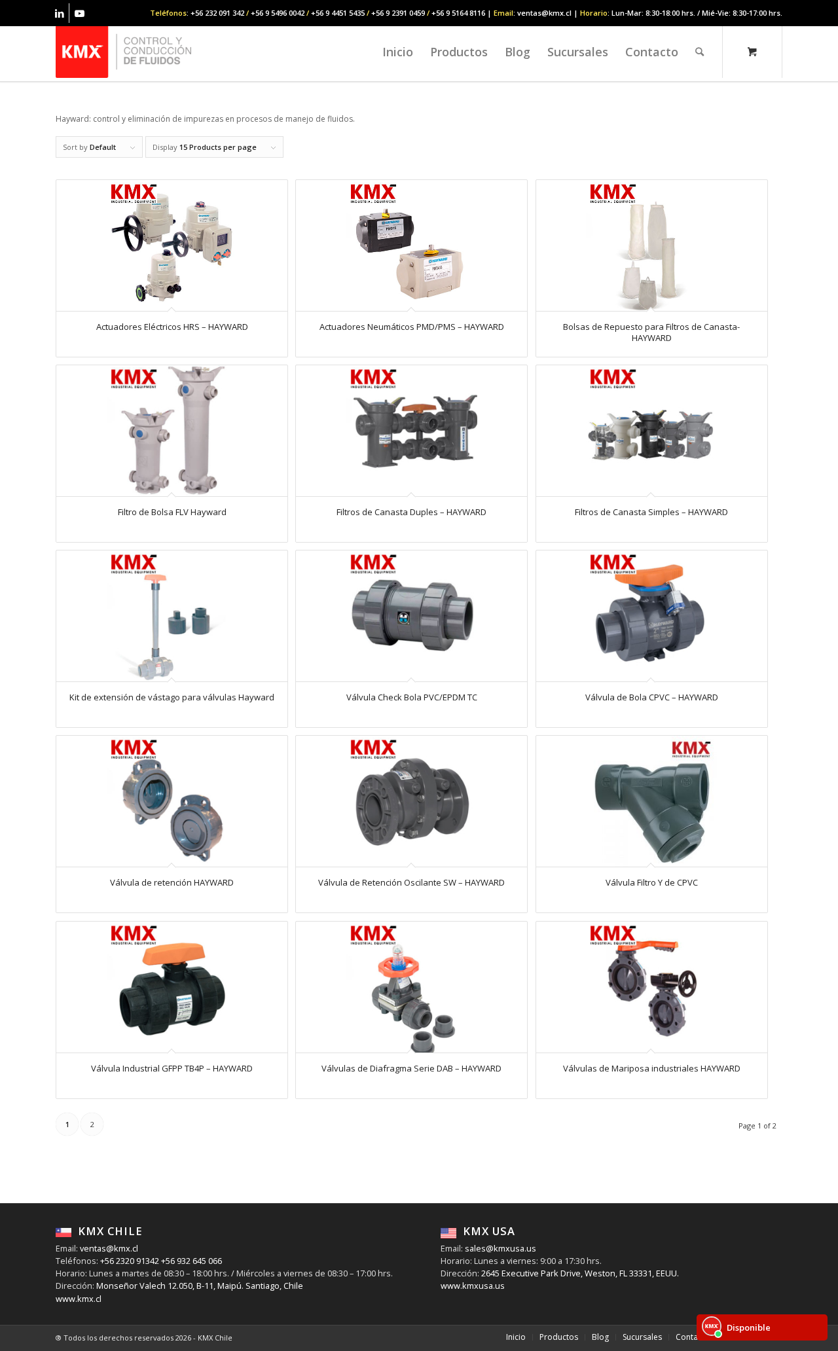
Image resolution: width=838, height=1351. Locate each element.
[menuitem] (398, 52)
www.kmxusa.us (473, 1285)
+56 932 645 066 (190, 1261)
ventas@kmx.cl (109, 1248)
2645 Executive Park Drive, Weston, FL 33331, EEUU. (580, 1273)
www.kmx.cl (78, 1299)
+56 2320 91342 (128, 1261)
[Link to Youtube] (79, 13)
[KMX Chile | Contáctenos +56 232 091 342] (123, 52)
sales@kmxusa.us (499, 1248)
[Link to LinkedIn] (59, 13)
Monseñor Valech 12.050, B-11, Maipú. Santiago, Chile (198, 1285)
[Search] (699, 52)
